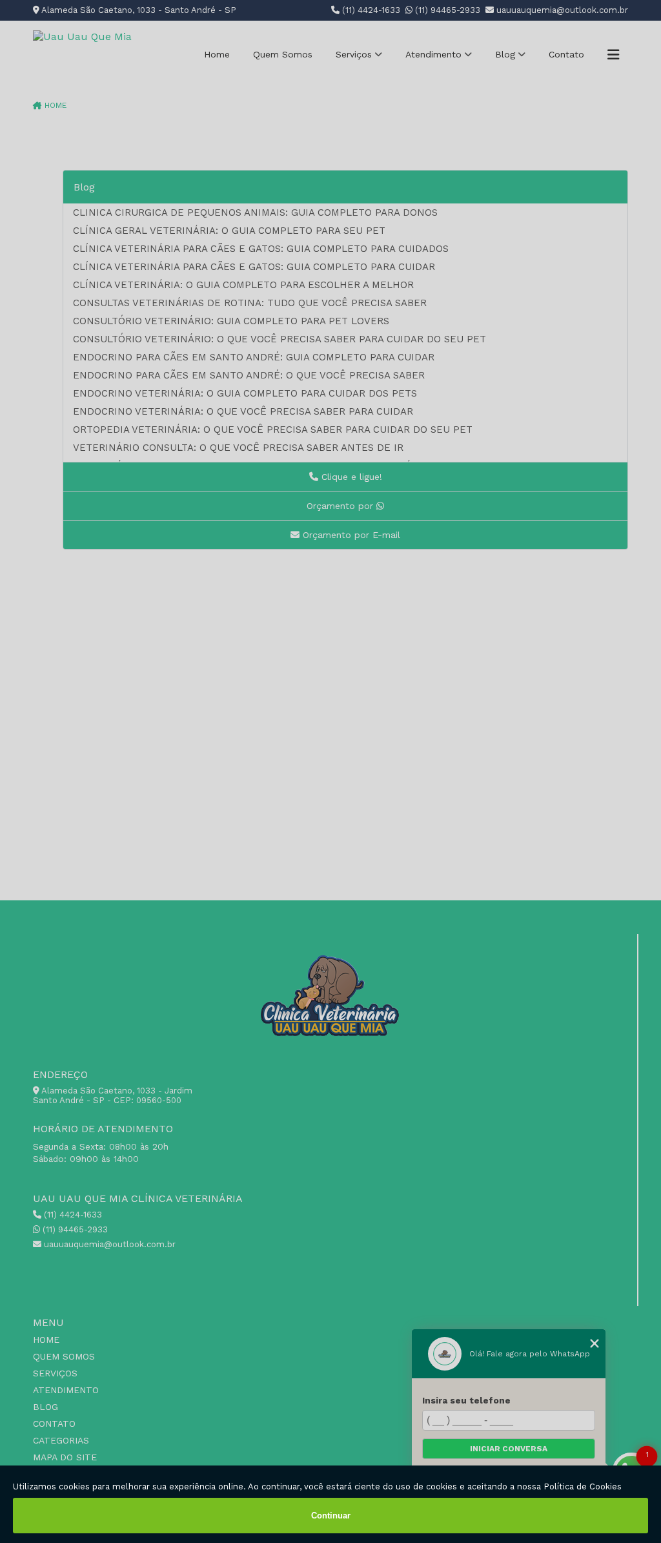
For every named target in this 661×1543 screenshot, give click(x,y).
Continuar (331, 1515)
